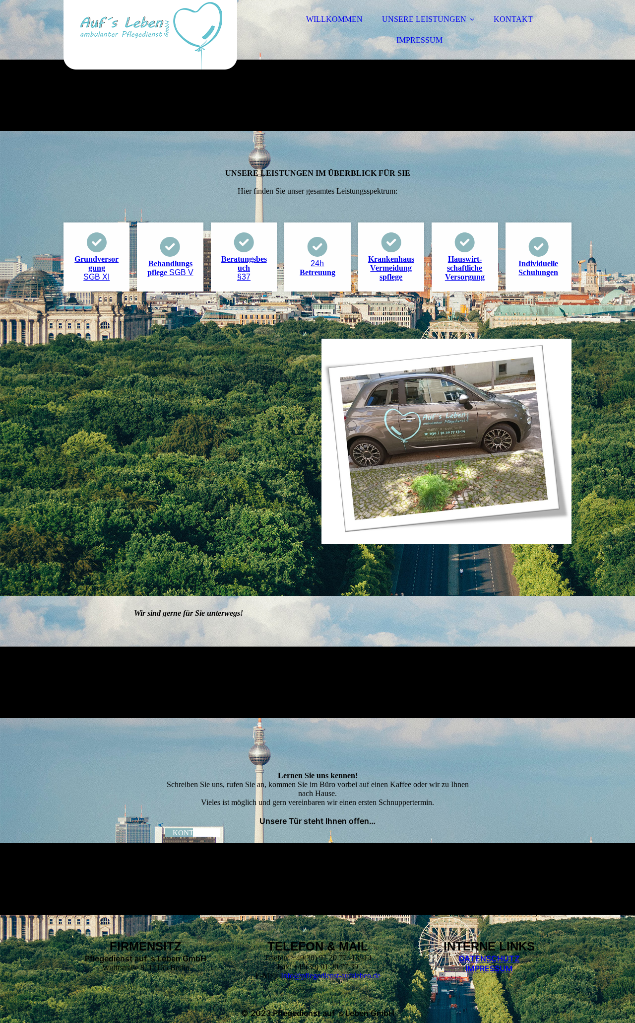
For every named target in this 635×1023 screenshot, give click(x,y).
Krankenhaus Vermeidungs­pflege (391, 268)
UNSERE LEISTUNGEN (424, 19)
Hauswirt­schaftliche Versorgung (465, 268)
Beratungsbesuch (244, 268)
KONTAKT (513, 19)
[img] (150, 35)
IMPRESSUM (419, 40)
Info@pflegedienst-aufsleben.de (331, 975)
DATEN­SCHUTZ (489, 958)
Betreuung (317, 268)
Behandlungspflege (170, 268)
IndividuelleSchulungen (538, 268)
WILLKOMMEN (334, 19)
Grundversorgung (96, 268)
